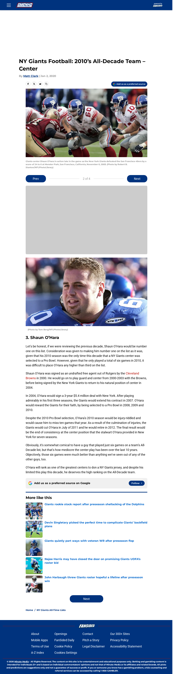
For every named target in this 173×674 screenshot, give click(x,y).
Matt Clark (30, 76)
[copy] (46, 84)
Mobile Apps (39, 640)
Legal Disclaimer (93, 646)
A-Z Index (37, 652)
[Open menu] (9, 5)
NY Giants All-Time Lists (51, 610)
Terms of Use (40, 646)
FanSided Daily (64, 640)
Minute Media (21, 661)
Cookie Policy (63, 646)
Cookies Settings (65, 652)
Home (29, 610)
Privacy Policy (119, 640)
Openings (60, 634)
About (35, 634)
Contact (87, 634)
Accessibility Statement (126, 646)
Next (137, 178)
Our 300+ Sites (120, 634)
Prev (36, 178)
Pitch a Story (90, 640)
